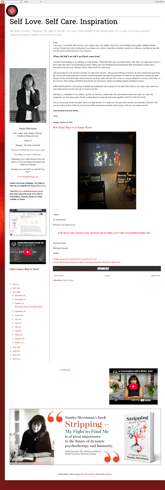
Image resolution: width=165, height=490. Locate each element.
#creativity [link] (64, 259)
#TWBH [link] (56, 259)
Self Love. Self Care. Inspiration (64, 22)
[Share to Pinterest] (108, 268)
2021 (15, 347)
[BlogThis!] (101, 268)
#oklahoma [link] (74, 262)
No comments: (88, 268)
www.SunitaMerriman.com (27, 176)
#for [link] (78, 259)
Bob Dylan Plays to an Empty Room (72, 127)
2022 (15, 292)
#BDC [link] (62, 262)
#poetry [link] (98, 262)
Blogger (108, 474)
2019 (15, 355)
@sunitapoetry (65, 369)
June (17, 323)
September (19, 311)
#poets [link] (91, 262)
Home (107, 275)
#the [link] (88, 259)
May (17, 327)
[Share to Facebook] (105, 268)
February (18, 338)
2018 (15, 359)
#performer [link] (116, 262)
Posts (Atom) (69, 280)
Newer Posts (58, 275)
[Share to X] (103, 268)
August (18, 315)
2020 (15, 351)
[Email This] (98, 268)
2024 (15, 284)
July (16, 319)
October (18, 303)
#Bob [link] (81, 262)
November (19, 299)
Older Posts (155, 275)
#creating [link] (72, 259)
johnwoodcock (89, 474)
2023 (15, 288)
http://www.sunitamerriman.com (27, 191)
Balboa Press (40, 185)
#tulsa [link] (67, 262)
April (17, 330)
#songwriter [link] (106, 262)
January (18, 342)
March (17, 334)
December (19, 295)
